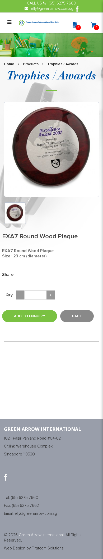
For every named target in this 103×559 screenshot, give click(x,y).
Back (77, 316)
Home (9, 64)
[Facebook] (5, 477)
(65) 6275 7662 (25, 506)
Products (31, 64)
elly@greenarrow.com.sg (36, 514)
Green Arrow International (41, 535)
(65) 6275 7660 (24, 498)
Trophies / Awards (62, 64)
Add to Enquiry (29, 316)
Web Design (14, 548)
